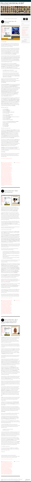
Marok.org (10, 176)
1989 (2, 461)
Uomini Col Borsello (3, 313)
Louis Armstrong (8, 175)
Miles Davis (10, 177)
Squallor (12, 351)
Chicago (11, 463)
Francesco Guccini (6, 467)
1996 (2, 162)
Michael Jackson (7, 177)
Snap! (9, 311)
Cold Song (11, 464)
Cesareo (8, 165)
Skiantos (14, 441)
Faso (5, 304)
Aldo (10, 162)
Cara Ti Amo (2, 463)
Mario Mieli (7, 176)
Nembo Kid (7, 470)
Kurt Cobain (7, 173)
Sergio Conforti (7, 182)
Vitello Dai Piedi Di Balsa (9, 313)
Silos (9, 472)
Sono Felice (10, 182)
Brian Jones (5, 164)
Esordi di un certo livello (4, 14)
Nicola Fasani (7, 178)
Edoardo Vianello (5, 168)
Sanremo (4, 182)
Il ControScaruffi (11, 14)
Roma (2, 182)
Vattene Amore (4, 184)
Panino (5, 179)
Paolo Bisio (6, 308)
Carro (5, 463)
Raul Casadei (5, 181)
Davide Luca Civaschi (3, 303)
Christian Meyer (3, 166)
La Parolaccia (4, 174)
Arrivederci (9, 300)
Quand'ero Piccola (6, 471)
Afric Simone (3, 300)
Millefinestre (6, 307)
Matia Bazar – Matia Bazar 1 (25, 34)
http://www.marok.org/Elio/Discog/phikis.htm (6, 158)
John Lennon (4, 173)
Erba (9, 466)
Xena (1, 314)
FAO (11, 466)
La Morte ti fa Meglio (19, 14)
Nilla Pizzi (10, 178)
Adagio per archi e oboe (9, 461)
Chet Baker (10, 165)
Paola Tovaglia (8, 179)
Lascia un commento (17, 162)
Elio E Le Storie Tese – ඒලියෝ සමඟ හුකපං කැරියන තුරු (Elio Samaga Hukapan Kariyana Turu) (9, 321)
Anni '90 (4, 193)
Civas (5, 166)
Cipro (5, 302)
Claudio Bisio (7, 464)
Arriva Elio (6, 300)
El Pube (8, 168)
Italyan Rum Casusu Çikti (6, 305)
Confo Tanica (8, 166)
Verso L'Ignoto (8, 184)
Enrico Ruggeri (3, 304)
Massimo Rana (3, 307)
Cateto (7, 463)
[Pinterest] (27, 19)
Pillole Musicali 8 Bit (12, 3)
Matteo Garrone (3, 177)
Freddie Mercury (8, 171)
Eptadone (8, 466)
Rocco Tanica (8, 181)
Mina (1, 470)
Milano (7, 469)
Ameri (6, 163)
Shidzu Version (7, 311)
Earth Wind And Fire (8, 167)
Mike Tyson (4, 469)
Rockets (11, 181)
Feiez (6, 304)
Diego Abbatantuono (8, 303)
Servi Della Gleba (3, 311)
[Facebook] (24, 19)
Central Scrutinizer (4, 165)
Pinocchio (2, 181)
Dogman (4, 167)
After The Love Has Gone (6, 162)
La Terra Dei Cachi (9, 174)
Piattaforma (2, 471)
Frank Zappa (4, 171)
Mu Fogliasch (4, 470)
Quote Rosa (24, 14)
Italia (2, 305)
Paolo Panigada (9, 308)
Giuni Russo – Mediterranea (25, 35)
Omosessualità (3, 179)
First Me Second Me (6, 170)
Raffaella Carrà (10, 471)
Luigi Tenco (4, 176)
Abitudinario (4, 461)
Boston (3, 164)
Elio (9, 168)
